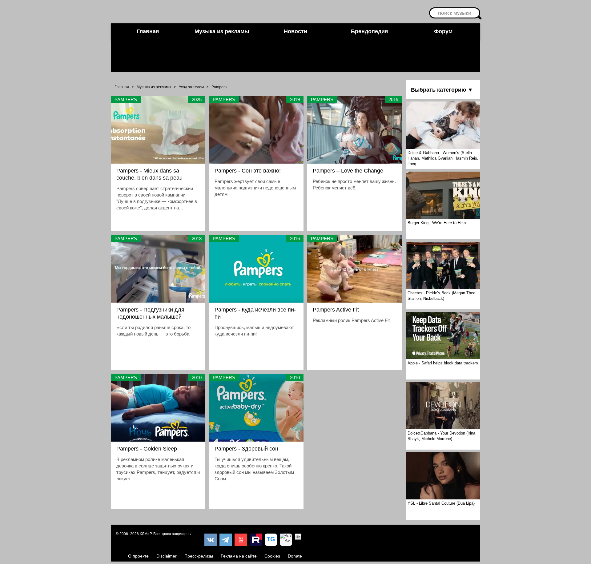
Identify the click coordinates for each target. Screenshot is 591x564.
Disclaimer (166, 556)
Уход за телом (191, 87)
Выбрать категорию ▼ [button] (442, 90)
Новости (295, 31)
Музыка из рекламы (222, 31)
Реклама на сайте (239, 556)
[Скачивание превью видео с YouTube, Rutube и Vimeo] (271, 540)
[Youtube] (241, 540)
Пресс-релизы (198, 556)
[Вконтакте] (210, 540)
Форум (443, 31)
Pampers (219, 87)
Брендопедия (369, 31)
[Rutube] (256, 540)
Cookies (272, 556)
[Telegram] (225, 540)
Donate (295, 556)
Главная (148, 31)
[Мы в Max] (286, 540)
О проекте (138, 556)
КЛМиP (145, 534)
